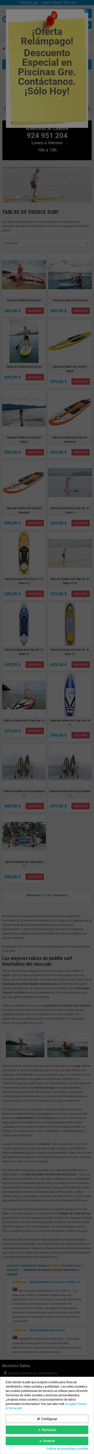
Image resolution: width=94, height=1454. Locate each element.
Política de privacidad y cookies (67, 1448)
